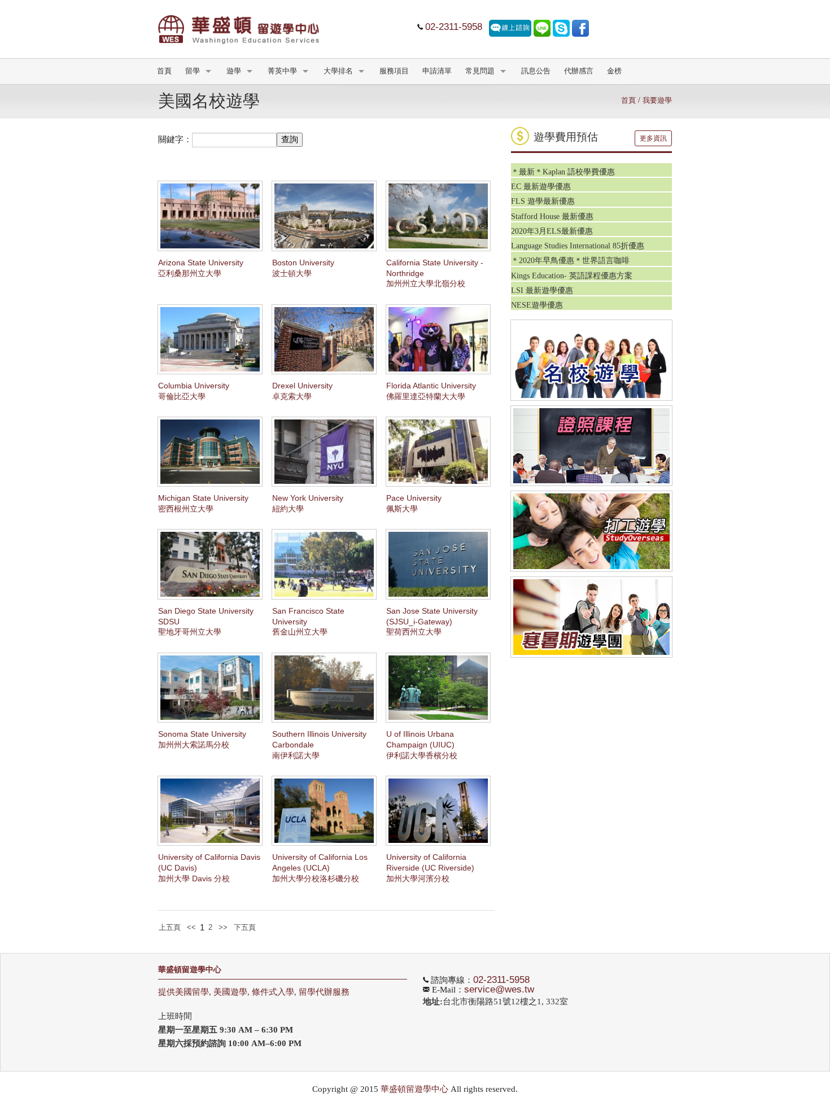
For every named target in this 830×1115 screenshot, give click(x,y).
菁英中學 (282, 71)
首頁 (164, 71)
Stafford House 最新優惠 (552, 216)
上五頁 (170, 927)
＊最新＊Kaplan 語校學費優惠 (563, 172)
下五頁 (245, 927)
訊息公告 (536, 71)
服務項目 (394, 71)
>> (223, 927)
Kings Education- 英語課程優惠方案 (571, 276)
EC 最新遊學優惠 (541, 186)
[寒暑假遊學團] (591, 617)
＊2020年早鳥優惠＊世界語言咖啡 (570, 260)
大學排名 (338, 71)
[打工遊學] (591, 531)
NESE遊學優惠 (537, 305)
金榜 (614, 71)
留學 (192, 71)
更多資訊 (653, 138)
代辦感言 (578, 71)
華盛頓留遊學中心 (189, 969)
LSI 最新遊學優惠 (542, 290)
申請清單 (437, 71)
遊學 (233, 71)
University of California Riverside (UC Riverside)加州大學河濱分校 (430, 868)
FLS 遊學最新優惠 (543, 201)
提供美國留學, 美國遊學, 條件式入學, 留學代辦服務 (254, 991)
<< (191, 927)
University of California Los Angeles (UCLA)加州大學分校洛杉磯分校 (320, 868)
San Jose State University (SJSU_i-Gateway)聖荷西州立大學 (432, 622)
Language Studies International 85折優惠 (577, 246)
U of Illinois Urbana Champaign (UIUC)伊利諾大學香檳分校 (421, 745)
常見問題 (480, 71)
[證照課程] (591, 446)
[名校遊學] (591, 360)
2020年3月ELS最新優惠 (552, 231)
